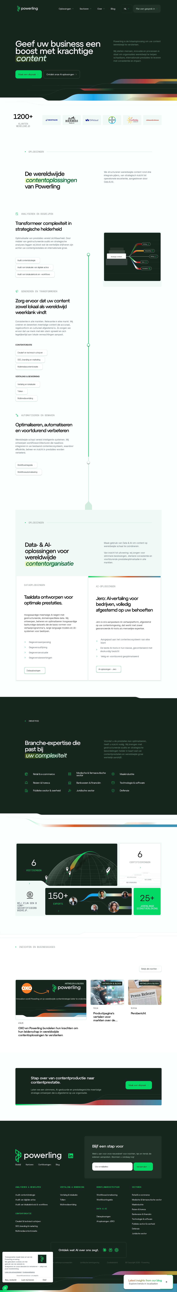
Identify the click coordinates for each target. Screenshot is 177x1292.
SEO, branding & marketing (26, 1226)
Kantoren (29, 1165)
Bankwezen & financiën (141, 1214)
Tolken (62, 1200)
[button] (66, 9)
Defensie (135, 1229)
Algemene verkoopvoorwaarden (59, 1262)
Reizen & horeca (139, 1209)
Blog (57, 1165)
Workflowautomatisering (107, 1195)
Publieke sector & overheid (143, 1224)
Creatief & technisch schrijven (28, 1221)
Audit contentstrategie (25, 1195)
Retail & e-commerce (141, 1195)
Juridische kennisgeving (89, 1262)
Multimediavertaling (68, 1204)
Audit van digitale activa (25, 1200)
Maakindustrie (138, 1204)
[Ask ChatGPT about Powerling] (116, 1250)
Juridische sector (139, 1233)
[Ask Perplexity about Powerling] (110, 1250)
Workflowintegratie (105, 1200)
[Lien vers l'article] (51, 1012)
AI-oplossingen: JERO (105, 1221)
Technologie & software (142, 1219)
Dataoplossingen (104, 1216)
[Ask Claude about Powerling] (104, 1250)
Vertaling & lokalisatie (69, 1195)
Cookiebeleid (112, 1262)
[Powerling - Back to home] (27, 9)
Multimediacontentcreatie (26, 1231)
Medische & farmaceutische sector (147, 1200)
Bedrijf (18, 1165)
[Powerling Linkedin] (70, 1155)
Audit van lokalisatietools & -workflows (31, 1204)
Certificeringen (44, 1165)
